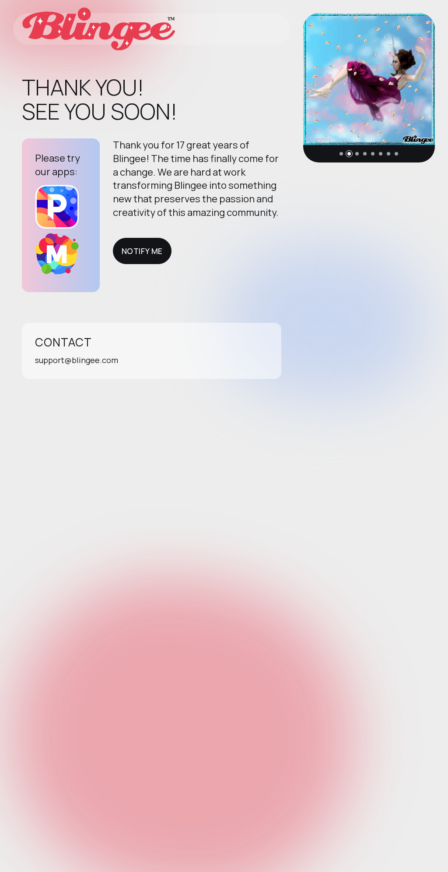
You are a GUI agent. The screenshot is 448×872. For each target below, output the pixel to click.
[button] (341, 153)
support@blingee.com (76, 360)
